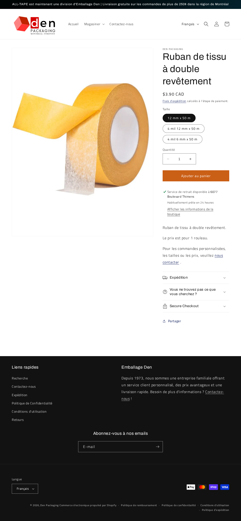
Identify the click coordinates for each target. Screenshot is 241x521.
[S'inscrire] (157, 446)
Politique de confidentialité (179, 505)
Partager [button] (174, 320)
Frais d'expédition (174, 101)
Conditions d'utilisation (29, 411)
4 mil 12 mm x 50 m (184, 128)
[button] (94, 24)
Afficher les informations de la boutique (190, 211)
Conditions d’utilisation (215, 505)
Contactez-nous (24, 386)
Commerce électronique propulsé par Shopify (88, 505)
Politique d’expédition (215, 510)
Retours (18, 419)
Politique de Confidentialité (32, 403)
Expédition (20, 394)
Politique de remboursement (139, 505)
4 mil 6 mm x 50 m (182, 139)
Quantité (169, 149)
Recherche (20, 378)
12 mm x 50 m (179, 117)
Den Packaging (50, 505)
